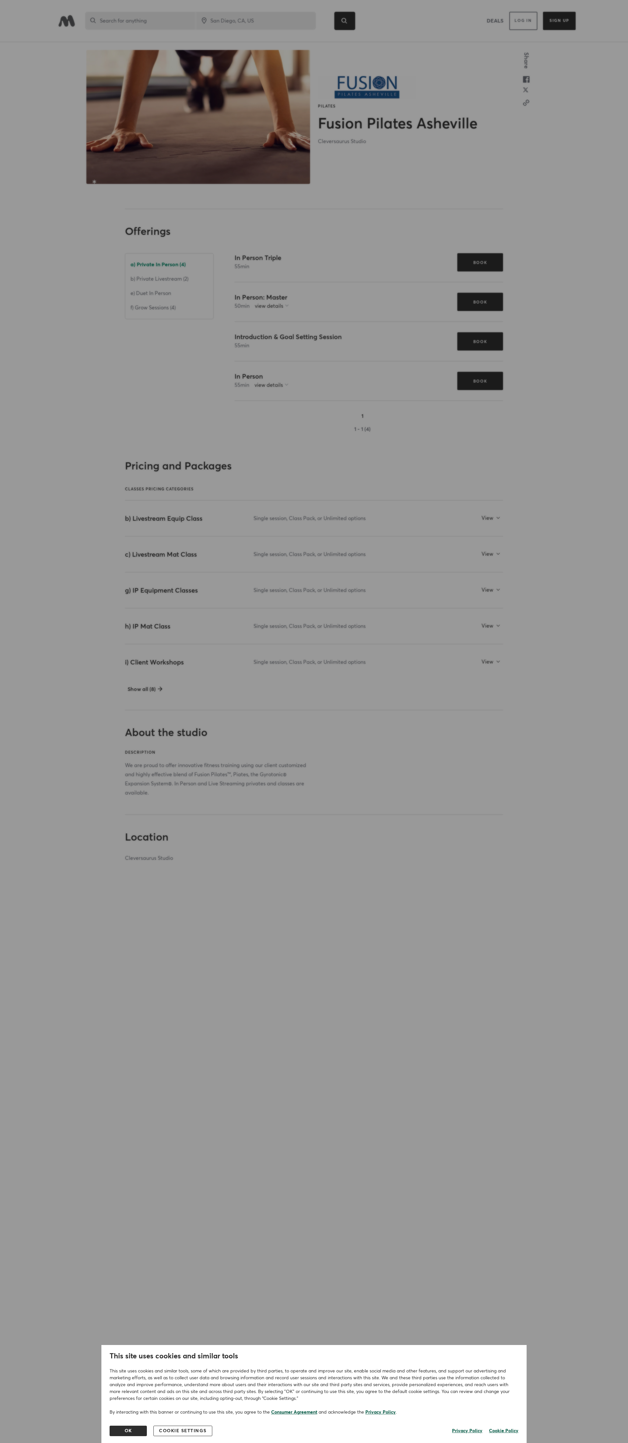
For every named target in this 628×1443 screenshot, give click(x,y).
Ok (128, 1431)
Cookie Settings (183, 1431)
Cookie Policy (503, 1431)
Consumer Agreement (294, 1412)
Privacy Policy (380, 1412)
